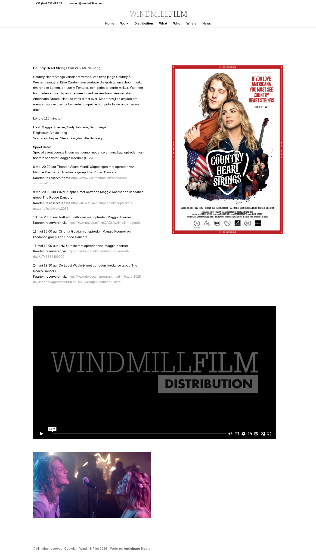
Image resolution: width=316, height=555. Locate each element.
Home (109, 23)
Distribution (143, 23)
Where (191, 23)
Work (124, 23)
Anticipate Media (137, 548)
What (163, 23)
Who (176, 23)
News (206, 23)
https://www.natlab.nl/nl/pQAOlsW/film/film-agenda (104, 222)
